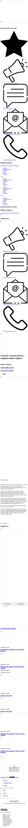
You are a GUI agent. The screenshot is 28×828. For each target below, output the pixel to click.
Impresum (5, 174)
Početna (5, 168)
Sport (4, 171)
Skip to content (4, 808)
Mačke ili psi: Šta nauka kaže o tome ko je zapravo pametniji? (13, 734)
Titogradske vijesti (7, 169)
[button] (14, 176)
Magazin (5, 170)
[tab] (7, 604)
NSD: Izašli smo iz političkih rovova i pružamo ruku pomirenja (12, 650)
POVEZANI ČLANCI (8, 628)
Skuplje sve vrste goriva (6, 695)
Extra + (4, 172)
